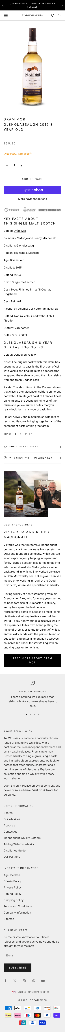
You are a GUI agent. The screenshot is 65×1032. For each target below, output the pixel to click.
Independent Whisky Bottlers (22, 838)
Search (8, 813)
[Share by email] (30, 434)
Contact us (10, 831)
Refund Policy (12, 893)
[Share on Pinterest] (25, 434)
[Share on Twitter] (20, 434)
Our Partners (12, 856)
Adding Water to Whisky (19, 844)
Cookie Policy (12, 881)
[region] (32, 694)
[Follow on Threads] (33, 981)
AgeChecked (12, 875)
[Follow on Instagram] (24, 981)
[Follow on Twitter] (15, 981)
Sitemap (9, 919)
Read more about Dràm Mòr (32, 660)
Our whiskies (12, 819)
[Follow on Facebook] (5, 981)
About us (9, 825)
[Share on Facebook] (15, 434)
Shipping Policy (13, 900)
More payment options (32, 199)
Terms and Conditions (18, 906)
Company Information (17, 912)
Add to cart (32, 179)
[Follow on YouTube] (43, 981)
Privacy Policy (12, 887)
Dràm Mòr (20, 230)
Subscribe (17, 967)
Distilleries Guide (15, 850)
